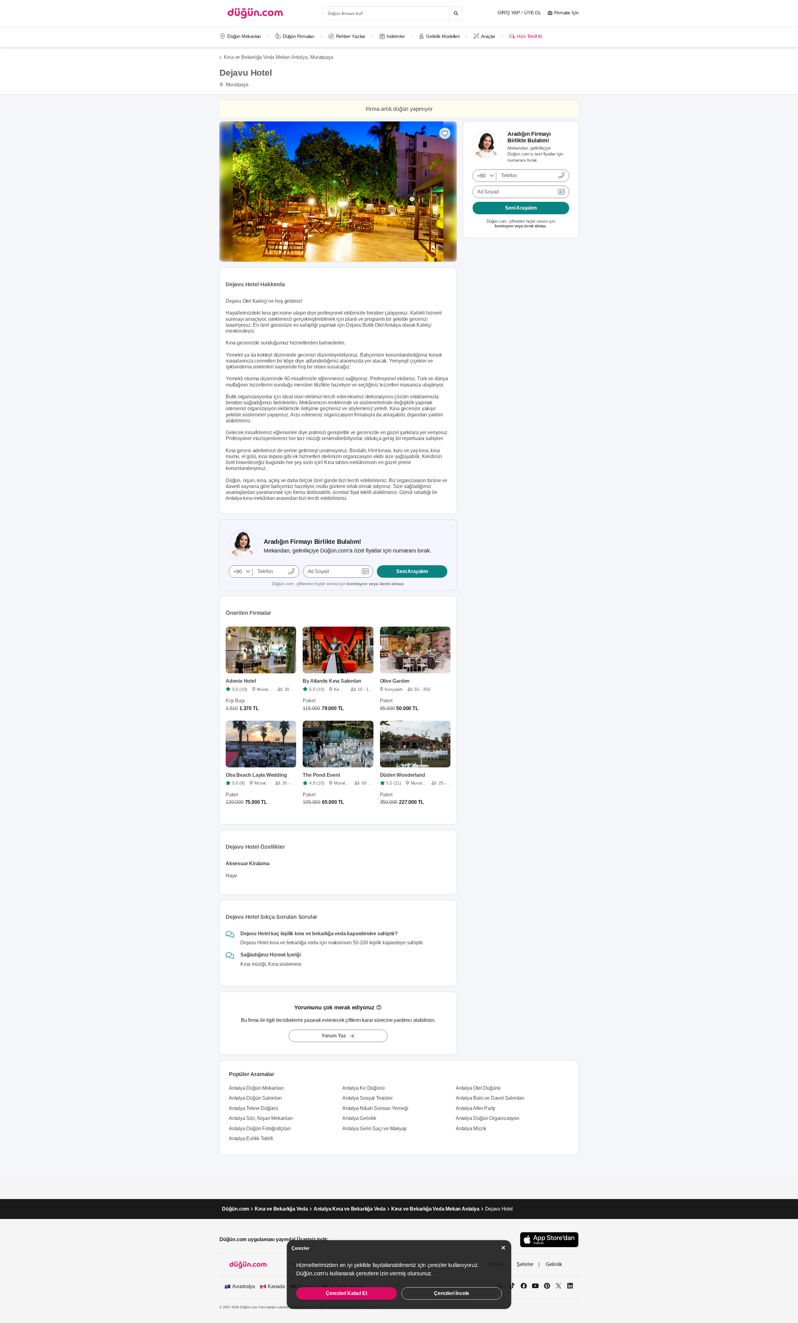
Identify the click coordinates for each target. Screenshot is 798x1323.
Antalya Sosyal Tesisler (367, 1098)
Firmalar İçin (566, 12)
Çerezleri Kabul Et (346, 1293)
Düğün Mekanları (244, 36)
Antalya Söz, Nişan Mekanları (260, 1118)
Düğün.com (235, 1209)
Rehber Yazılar (350, 36)
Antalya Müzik (471, 1128)
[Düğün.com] (255, 13)
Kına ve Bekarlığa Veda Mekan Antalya (435, 1209)
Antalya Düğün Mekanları (256, 1088)
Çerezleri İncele (451, 1293)
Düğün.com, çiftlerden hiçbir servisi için (338, 583)
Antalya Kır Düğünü (363, 1088)
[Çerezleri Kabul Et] (503, 1248)
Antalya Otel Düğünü (478, 1088)
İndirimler (396, 36)
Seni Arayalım (412, 571)
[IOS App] (549, 1239)
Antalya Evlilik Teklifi (251, 1138)
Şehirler (525, 1264)
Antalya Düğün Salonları (255, 1098)
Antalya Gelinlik (359, 1118)
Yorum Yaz (333, 1035)
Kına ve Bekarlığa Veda (281, 1209)
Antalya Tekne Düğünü (253, 1108)
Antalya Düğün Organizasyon (487, 1118)
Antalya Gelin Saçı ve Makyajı (374, 1128)
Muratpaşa (321, 57)
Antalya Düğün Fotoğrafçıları (259, 1128)
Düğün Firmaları (299, 36)
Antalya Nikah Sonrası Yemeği (375, 1108)
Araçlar (488, 36)
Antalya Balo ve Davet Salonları (490, 1098)
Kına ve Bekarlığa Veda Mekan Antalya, (266, 57)
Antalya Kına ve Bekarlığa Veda (350, 1209)
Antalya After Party (475, 1108)
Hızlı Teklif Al (529, 36)
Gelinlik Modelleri (442, 36)
